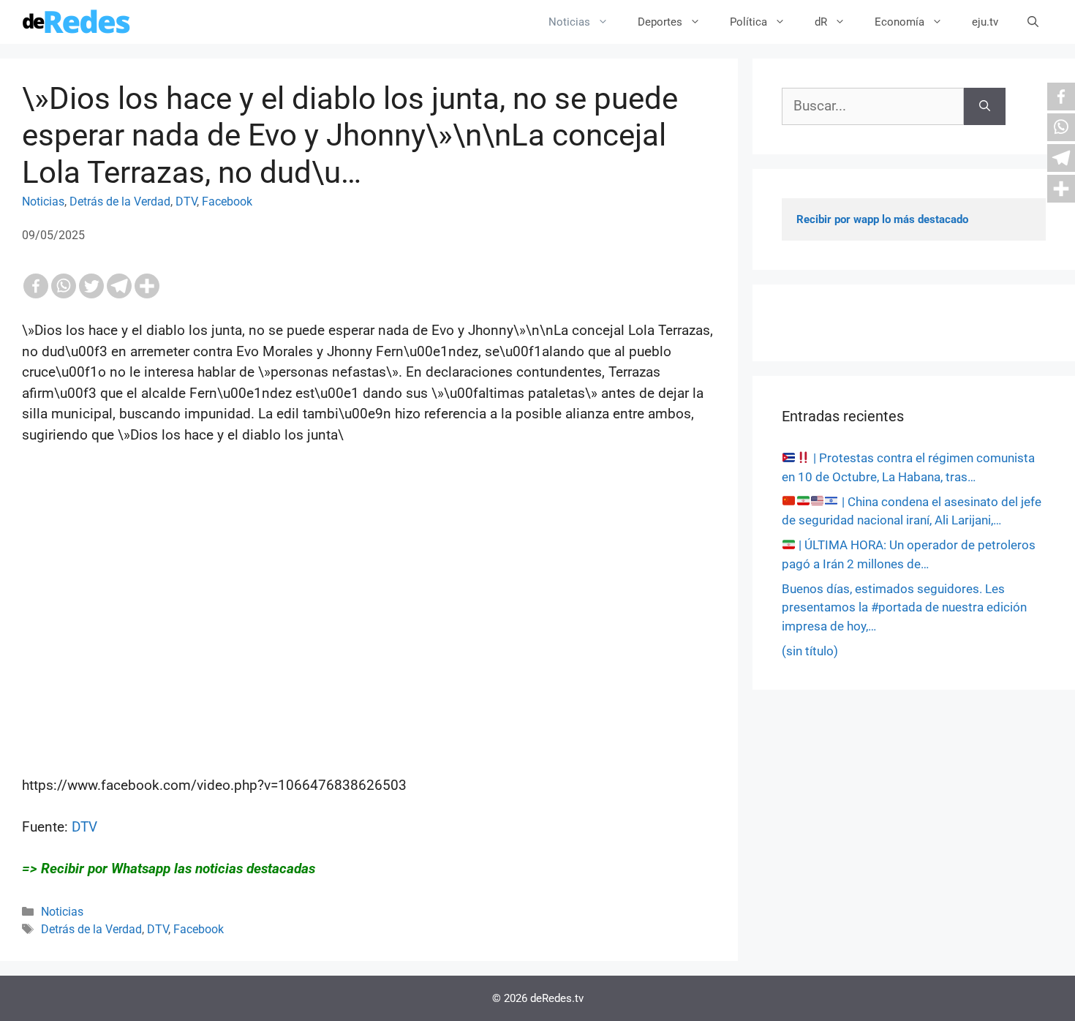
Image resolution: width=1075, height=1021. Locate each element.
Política (748, 22)
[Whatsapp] (63, 286)
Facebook (227, 201)
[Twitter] (91, 286)
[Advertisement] (369, 652)
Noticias (569, 22)
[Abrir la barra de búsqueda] (1033, 22)
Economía (899, 22)
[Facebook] (35, 286)
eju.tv (985, 22)
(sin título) (810, 651)
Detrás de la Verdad (119, 201)
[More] (147, 286)
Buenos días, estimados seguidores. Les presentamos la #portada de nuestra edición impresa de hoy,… (904, 607)
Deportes (660, 22)
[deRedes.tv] (77, 22)
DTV (186, 201)
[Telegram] (119, 286)
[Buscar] (985, 106)
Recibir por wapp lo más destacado (882, 219)
